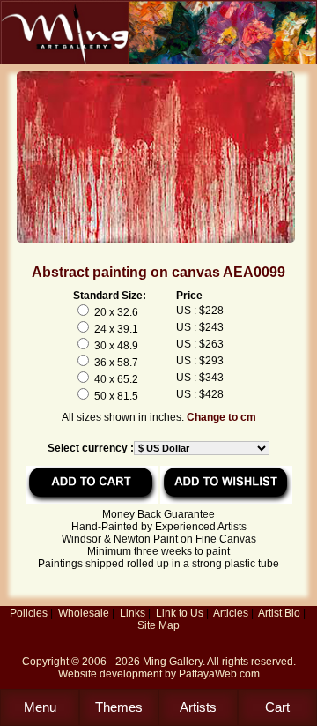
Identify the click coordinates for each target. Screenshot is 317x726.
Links (132, 613)
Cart (277, 707)
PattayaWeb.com (219, 674)
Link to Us (179, 613)
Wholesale (83, 613)
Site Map (158, 625)
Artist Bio (279, 613)
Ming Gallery (173, 661)
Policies (29, 613)
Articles (230, 613)
